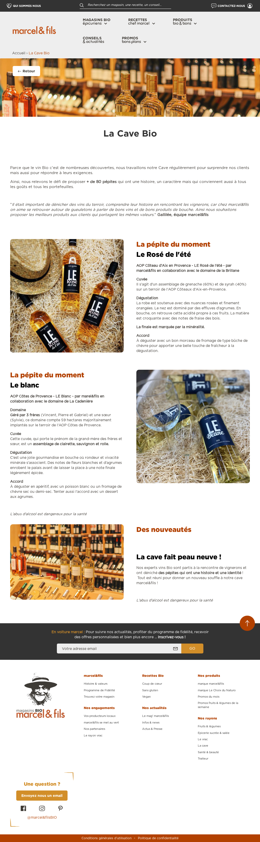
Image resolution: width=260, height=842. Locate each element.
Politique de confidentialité (158, 838)
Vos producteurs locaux (100, 716)
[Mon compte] (249, 5)
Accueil (18, 53)
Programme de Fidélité (99, 690)
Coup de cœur (152, 683)
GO (192, 648)
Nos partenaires (94, 729)
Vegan (146, 696)
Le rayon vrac (93, 735)
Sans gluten (150, 690)
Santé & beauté (208, 752)
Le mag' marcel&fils (155, 716)
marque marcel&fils (211, 683)
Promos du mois (208, 696)
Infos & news (150, 722)
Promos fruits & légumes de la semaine (218, 705)
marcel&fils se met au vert (101, 722)
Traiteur (203, 758)
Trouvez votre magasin (99, 696)
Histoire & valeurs (95, 683)
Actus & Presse (152, 729)
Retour (29, 71)
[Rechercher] (82, 5)
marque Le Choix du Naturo (217, 690)
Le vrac (203, 739)
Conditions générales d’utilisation (107, 838)
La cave (203, 745)
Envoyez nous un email (41, 795)
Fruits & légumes (209, 726)
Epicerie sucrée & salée (214, 733)
